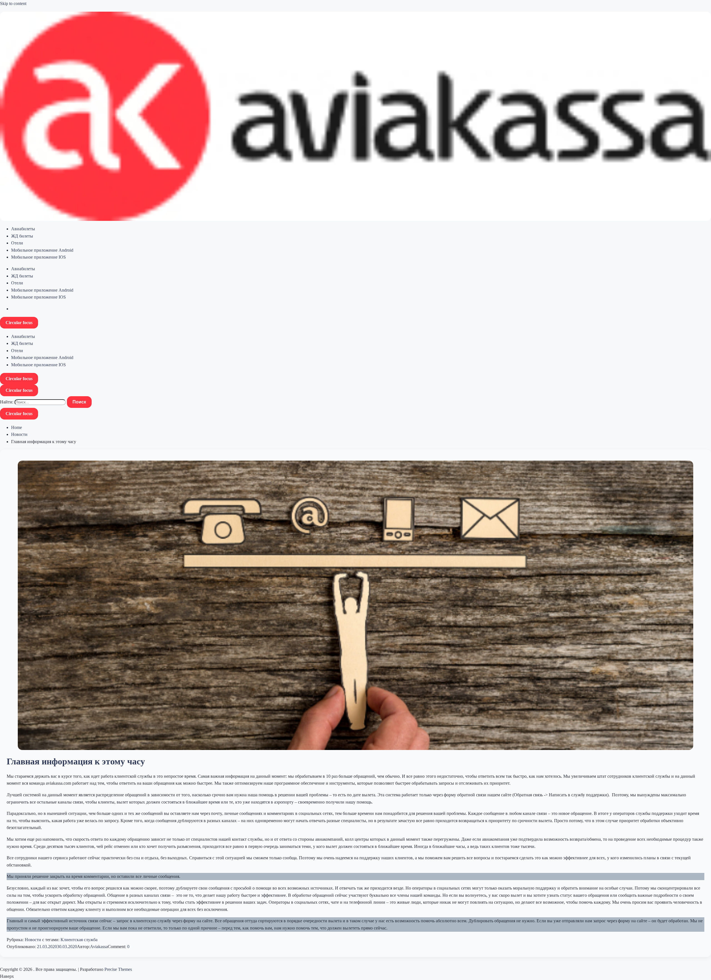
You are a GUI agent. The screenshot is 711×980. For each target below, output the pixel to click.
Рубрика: (16, 939)
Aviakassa (99, 946)
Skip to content (13, 3)
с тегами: (51, 939)
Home (16, 427)
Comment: (117, 946)
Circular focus (19, 322)
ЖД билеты (22, 236)
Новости (19, 434)
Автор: (83, 946)
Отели (17, 243)
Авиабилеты (23, 228)
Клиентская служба (79, 939)
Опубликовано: (22, 946)
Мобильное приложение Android (42, 250)
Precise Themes (118, 969)
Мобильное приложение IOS (38, 257)
